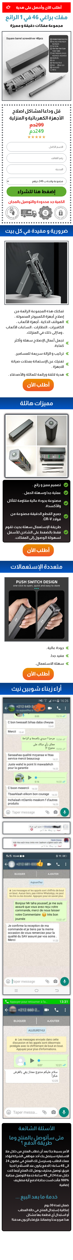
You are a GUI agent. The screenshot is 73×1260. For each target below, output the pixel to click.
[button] (36, 385)
